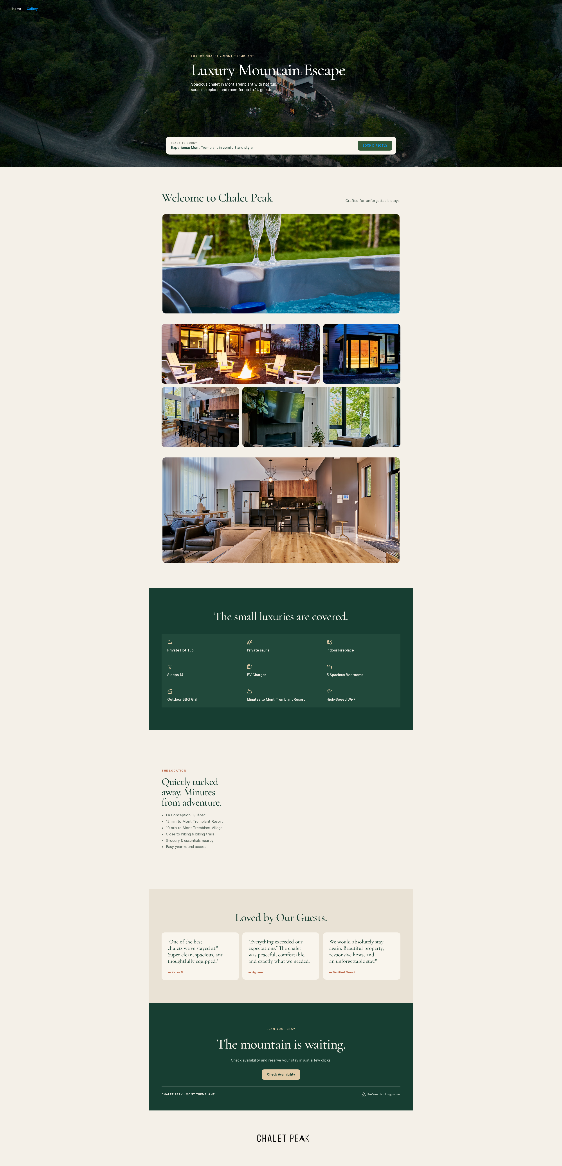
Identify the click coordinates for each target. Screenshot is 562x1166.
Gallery (32, 9)
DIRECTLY (374, 145)
